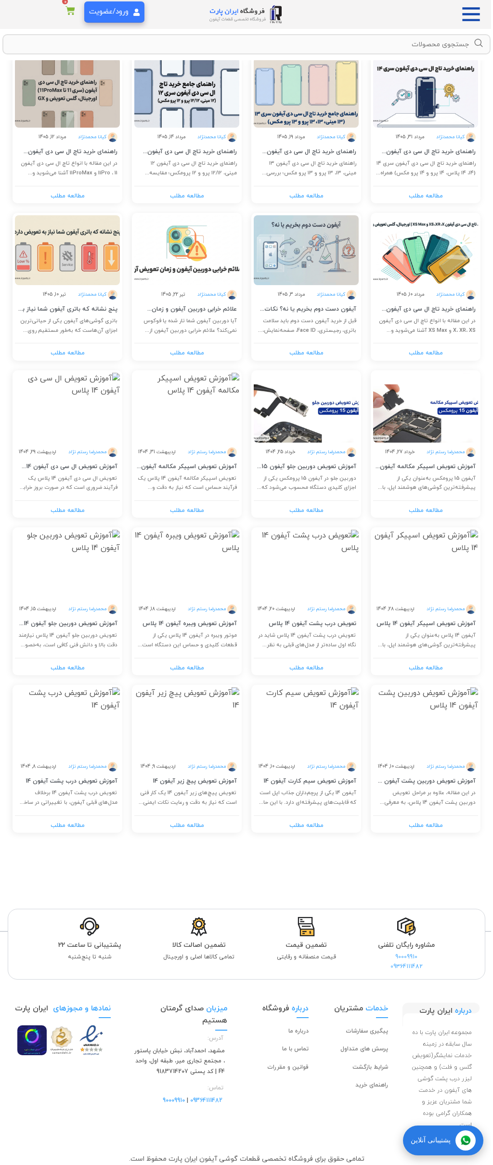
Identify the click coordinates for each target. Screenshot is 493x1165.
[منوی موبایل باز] (474, 14)
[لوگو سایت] (246, 14)
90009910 (406, 957)
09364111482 (406, 966)
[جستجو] (479, 43)
